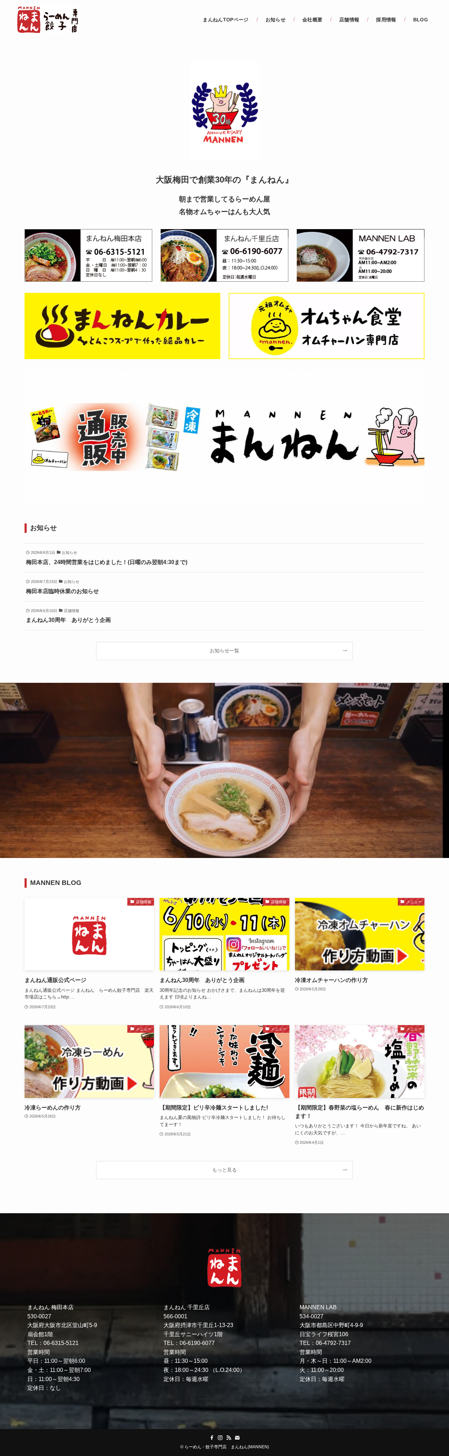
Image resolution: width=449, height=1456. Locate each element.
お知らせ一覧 (224, 650)
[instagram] (220, 1438)
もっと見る (224, 1170)
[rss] (229, 1438)
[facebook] (212, 1438)
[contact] (237, 1438)
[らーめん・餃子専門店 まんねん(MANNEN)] (47, 20)
